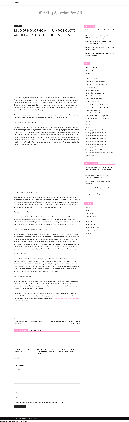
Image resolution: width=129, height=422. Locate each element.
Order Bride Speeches (92, 101)
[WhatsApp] (29, 43)
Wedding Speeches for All (93, 150)
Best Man (88, 207)
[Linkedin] (33, 43)
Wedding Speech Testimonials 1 (95, 130)
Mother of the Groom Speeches (95, 96)
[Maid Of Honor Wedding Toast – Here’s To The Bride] (24, 341)
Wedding (88, 233)
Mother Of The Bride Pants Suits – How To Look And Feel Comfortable (99, 48)
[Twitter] (20, 43)
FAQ (86, 76)
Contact (87, 73)
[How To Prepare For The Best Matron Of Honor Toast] (69, 341)
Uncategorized (90, 230)
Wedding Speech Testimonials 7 (95, 147)
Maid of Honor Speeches (93, 90)
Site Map (88, 124)
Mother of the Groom (92, 227)
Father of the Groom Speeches (95, 82)
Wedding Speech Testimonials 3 (95, 135)
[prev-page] (15, 357)
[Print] (42, 43)
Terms (87, 127)
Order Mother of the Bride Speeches (97, 116)
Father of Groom (90, 216)
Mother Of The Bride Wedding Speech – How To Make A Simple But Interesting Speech (99, 37)
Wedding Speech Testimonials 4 (95, 138)
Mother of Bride (90, 225)
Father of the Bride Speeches (94, 79)
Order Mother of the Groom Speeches (97, 118)
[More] (46, 43)
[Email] (38, 43)
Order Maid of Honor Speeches (95, 113)
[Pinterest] (25, 43)
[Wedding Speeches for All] (64, 12)
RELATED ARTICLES (21, 330)
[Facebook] (16, 43)
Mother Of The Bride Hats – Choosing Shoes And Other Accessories (100, 54)
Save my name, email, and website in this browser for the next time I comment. (40, 402)
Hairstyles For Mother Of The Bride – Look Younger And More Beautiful (98, 42)
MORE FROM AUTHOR (35, 330)
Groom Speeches (90, 87)
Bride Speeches (90, 70)
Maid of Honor (23, 23)
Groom (87, 219)
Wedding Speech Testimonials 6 (95, 144)
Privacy (87, 121)
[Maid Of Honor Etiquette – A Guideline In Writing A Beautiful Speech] (47, 341)
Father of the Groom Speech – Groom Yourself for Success (99, 31)
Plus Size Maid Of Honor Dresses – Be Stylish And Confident (28, 322)
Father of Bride (90, 213)
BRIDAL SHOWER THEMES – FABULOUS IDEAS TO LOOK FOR (65, 322)
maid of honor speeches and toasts (66, 298)
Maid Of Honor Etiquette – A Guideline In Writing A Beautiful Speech (45, 351)
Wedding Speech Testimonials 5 (95, 141)
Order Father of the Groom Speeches (97, 107)
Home (17, 2)
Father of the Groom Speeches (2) (96, 84)
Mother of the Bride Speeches (94, 93)
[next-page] (18, 357)
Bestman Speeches (91, 67)
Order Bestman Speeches (93, 99)
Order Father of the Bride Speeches (96, 104)
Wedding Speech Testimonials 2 (95, 133)
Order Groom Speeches (92, 110)
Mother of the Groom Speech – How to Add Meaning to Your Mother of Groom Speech (98, 169)
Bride (87, 210)
